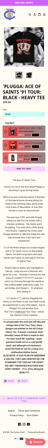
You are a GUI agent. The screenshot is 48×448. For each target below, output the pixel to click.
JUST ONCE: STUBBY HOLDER (31, 156)
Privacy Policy (17, 415)
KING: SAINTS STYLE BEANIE (31, 143)
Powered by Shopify (36, 432)
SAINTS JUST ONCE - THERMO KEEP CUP (31, 128)
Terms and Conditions (29, 410)
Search (11, 410)
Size (5, 109)
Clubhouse (20, 311)
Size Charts (32, 415)
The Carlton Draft (17, 432)
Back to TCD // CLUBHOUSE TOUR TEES (26, 399)
